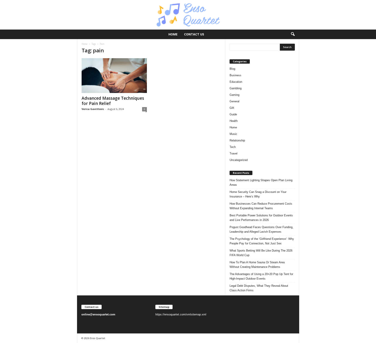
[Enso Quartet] (188, 15)
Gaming (234, 94)
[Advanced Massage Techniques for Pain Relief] (114, 75)
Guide (233, 114)
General (234, 101)
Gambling (236, 88)
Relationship (237, 140)
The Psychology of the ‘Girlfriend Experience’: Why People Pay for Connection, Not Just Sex (262, 241)
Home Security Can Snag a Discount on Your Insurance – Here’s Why (258, 194)
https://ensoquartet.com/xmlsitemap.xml (180, 314)
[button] (292, 34)
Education (236, 81)
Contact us (194, 34)
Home (173, 34)
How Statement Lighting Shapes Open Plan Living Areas (261, 182)
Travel (233, 153)
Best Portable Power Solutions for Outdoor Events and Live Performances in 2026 (261, 218)
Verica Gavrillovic (93, 109)
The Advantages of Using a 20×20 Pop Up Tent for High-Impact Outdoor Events (261, 276)
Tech (233, 147)
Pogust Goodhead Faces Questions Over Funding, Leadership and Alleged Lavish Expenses (261, 229)
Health (234, 121)
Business (235, 75)
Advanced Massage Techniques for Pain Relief (113, 100)
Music (233, 134)
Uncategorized (239, 160)
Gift (232, 107)
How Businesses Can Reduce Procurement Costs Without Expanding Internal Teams (261, 206)
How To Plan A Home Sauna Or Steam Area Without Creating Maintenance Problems (257, 264)
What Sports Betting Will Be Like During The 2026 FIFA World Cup (261, 253)
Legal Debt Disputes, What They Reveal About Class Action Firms (259, 288)
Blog (232, 68)
